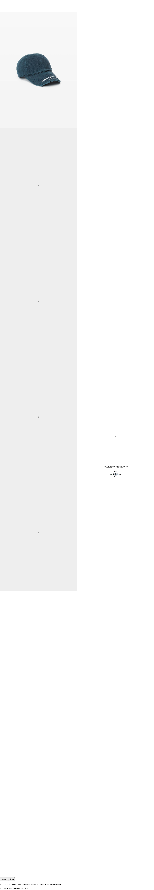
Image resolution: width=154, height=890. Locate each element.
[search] (139, 3)
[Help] (143, 3)
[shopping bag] (151, 3)
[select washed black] (113, 474)
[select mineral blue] (117, 474)
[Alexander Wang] (77, 3)
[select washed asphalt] (120, 474)
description (7, 879)
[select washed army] (111, 474)
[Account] (147, 3)
